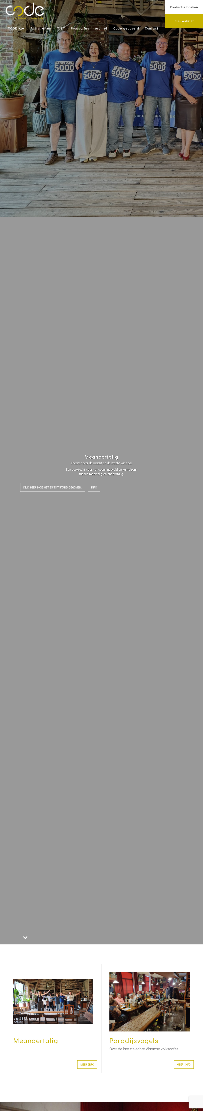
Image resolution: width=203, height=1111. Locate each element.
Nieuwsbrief (184, 21)
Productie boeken (184, 7)
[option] (101, 472)
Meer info (87, 1064)
